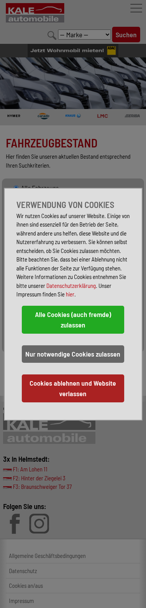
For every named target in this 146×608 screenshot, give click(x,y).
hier (70, 294)
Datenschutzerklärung (71, 285)
